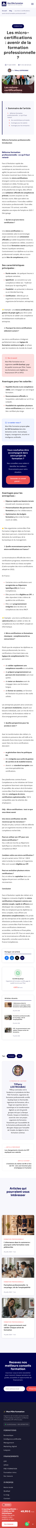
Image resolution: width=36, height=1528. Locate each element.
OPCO (6, 1465)
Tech (19, 1056)
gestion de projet (8, 313)
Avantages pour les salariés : (19, 123)
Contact (7, 1498)
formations (28, 633)
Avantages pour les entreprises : (20, 125)
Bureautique (8, 1435)
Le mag (6, 1495)
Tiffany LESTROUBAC (21, 70)
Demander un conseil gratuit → (18, 480)
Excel (7, 285)
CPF (5, 1461)
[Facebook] (7, 958)
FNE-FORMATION (10, 1469)
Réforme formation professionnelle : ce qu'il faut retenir (17, 115)
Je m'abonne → (9, 1524)
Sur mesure (8, 1476)
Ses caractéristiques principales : (20, 120)
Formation (11, 1056)
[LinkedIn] (12, 958)
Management (9, 1443)
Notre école (8, 1487)
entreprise (29, 301)
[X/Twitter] (17, 958)
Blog (10, 11)
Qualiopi (7, 1491)
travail (29, 348)
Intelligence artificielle (12, 1439)
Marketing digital (10, 1446)
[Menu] (32, 4)
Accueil (4, 11)
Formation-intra (10, 1472)
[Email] (22, 958)
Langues (7, 1450)
